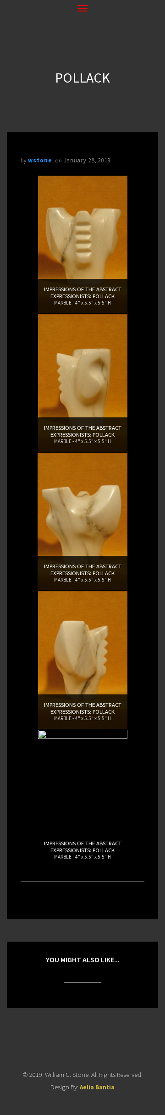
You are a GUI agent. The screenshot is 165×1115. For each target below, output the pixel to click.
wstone (40, 160)
